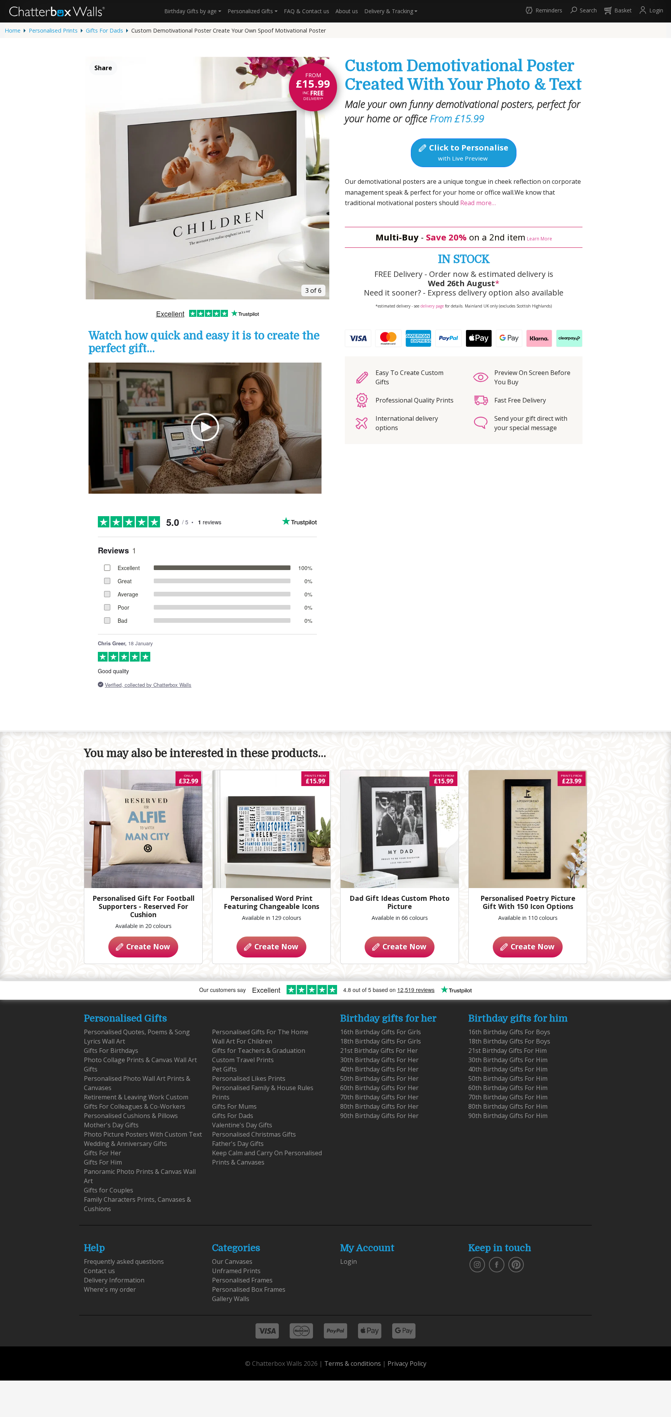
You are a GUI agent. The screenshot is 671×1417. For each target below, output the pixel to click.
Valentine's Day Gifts (242, 1125)
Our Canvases (232, 1261)
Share (103, 68)
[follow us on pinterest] (516, 1264)
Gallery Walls (230, 1298)
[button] (543, 11)
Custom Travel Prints (243, 1060)
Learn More (539, 238)
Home (13, 30)
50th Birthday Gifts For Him (508, 1078)
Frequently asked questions (124, 1261)
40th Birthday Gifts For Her (379, 1069)
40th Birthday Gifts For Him (508, 1069)
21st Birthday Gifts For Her (379, 1050)
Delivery (388, 11)
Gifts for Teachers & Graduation (258, 1050)
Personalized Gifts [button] (250, 11)
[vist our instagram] (477, 1264)
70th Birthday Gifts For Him (508, 1097)
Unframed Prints (236, 1271)
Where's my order (110, 1289)
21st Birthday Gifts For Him (507, 1050)
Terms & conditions (352, 1363)
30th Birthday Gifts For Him (508, 1060)
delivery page (432, 306)
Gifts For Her (102, 1153)
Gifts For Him (103, 1162)
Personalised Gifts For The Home (260, 1032)
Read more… (477, 203)
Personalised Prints (53, 30)
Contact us (306, 11)
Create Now (147, 946)
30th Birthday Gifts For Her (379, 1060)
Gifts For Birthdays (111, 1050)
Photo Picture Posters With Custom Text (143, 1134)
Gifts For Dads (104, 30)
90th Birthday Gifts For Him (508, 1115)
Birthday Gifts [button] (190, 11)
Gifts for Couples (108, 1190)
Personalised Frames (242, 1280)
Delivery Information (114, 1280)
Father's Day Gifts (238, 1143)
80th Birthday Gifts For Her (379, 1106)
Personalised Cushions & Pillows (131, 1115)
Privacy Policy (407, 1363)
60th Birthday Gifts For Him (508, 1087)
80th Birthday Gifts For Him (508, 1106)
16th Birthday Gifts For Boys (509, 1032)
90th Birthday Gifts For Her (379, 1115)
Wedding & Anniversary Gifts (125, 1143)
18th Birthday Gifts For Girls (380, 1041)
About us (347, 11)
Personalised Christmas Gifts (254, 1134)
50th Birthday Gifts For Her (379, 1078)
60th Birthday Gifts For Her (379, 1087)
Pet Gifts (224, 1069)
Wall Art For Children (242, 1041)
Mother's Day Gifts (111, 1125)
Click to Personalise (467, 152)
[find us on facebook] (497, 1264)
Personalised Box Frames (248, 1289)
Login (348, 1261)
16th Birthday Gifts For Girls (380, 1032)
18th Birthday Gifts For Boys (509, 1041)
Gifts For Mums (234, 1106)
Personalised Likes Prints (248, 1078)
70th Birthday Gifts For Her (379, 1097)
